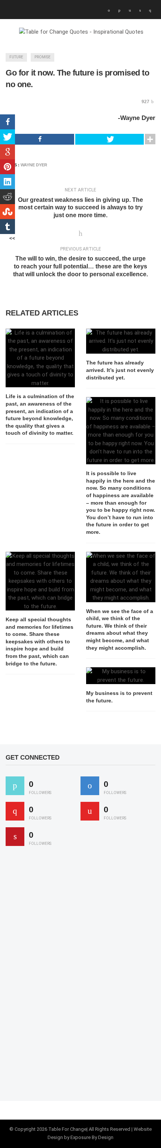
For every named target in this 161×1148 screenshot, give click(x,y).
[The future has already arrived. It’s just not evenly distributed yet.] (120, 341)
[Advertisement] (62, 977)
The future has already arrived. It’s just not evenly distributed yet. (120, 370)
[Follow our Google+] (15, 811)
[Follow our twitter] (15, 785)
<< (12, 238)
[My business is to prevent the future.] (120, 675)
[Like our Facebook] (89, 785)
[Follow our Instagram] (89, 811)
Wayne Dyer (34, 165)
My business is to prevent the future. (119, 697)
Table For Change (67, 1129)
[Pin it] (15, 836)
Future (16, 57)
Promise (42, 57)
